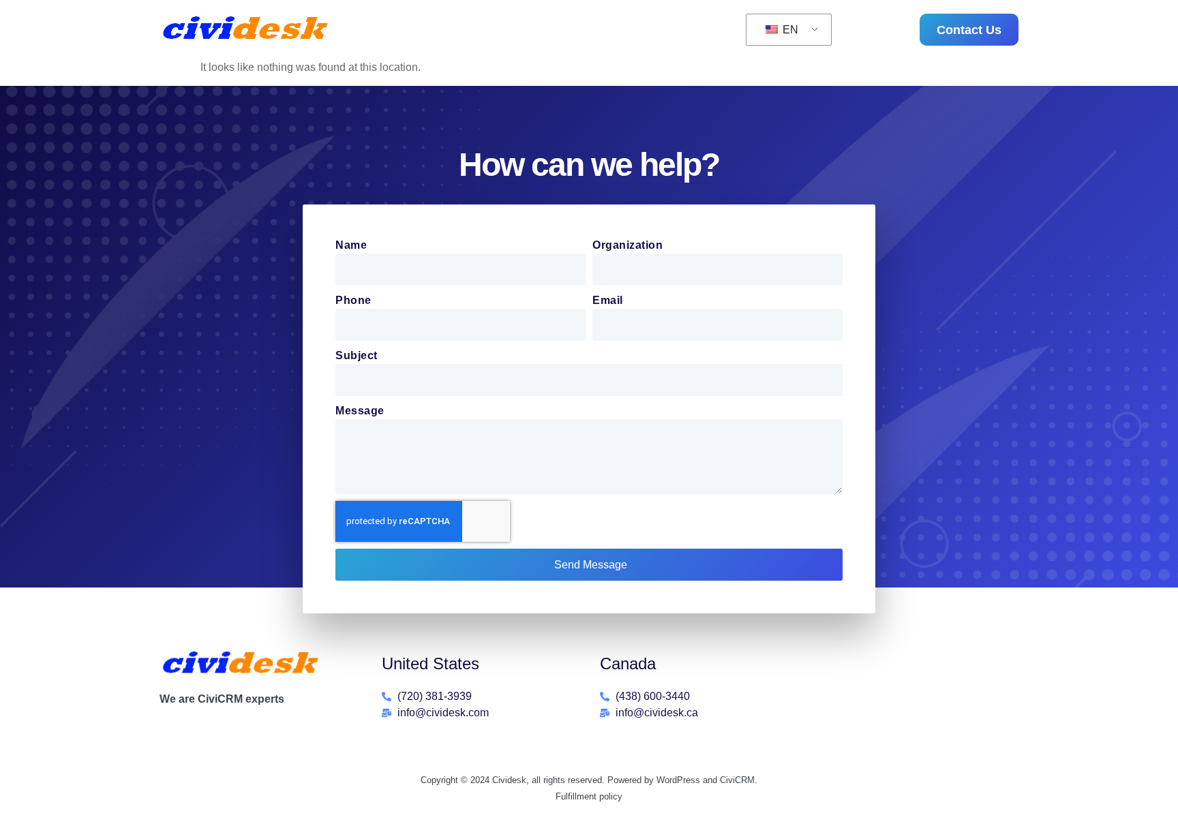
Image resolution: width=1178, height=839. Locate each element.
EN (789, 29)
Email (607, 300)
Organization (627, 245)
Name (351, 245)
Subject (356, 355)
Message (359, 410)
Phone (353, 300)
